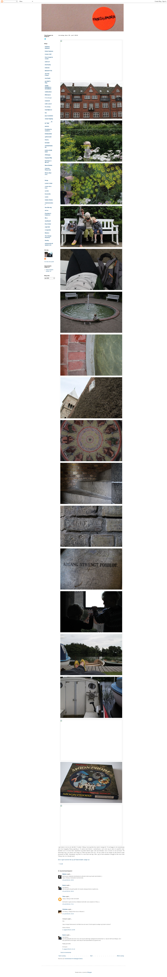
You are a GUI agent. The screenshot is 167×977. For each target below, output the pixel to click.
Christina (64, 909)
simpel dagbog (49, 118)
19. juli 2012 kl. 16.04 (68, 891)
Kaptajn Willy (48, 158)
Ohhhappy (47, 155)
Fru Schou (47, 107)
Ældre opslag (120, 956)
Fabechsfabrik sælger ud (49, 270)
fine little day (48, 207)
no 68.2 (47, 191)
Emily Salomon (49, 51)
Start (91, 956)
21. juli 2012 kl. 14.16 (68, 913)
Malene (64, 874)
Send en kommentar (65, 952)
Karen (64, 885)
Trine (63, 896)
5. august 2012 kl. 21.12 (68, 949)
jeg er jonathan (49, 115)
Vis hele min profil (49, 261)
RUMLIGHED (48, 134)
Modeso (47, 233)
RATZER (47, 143)
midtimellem (48, 92)
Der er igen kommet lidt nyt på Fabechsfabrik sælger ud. (74, 859)
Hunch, (47, 140)
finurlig (47, 240)
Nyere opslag (62, 956)
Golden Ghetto (49, 200)
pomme (47, 126)
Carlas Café (48, 54)
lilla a (46, 218)
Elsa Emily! (48, 224)
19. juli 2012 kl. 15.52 (68, 880)
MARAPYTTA (48, 70)
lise (46, 112)
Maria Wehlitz (48, 165)
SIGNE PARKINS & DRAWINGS (48, 87)
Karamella (48, 194)
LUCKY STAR (48, 183)
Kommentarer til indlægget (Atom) (74, 958)
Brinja (46, 180)
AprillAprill (48, 221)
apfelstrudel (48, 137)
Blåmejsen (48, 95)
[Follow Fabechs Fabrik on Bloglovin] (45, 39)
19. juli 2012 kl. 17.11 (68, 904)
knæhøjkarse (48, 109)
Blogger (90, 972)
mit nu (46, 210)
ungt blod (47, 227)
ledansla (47, 67)
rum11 (46, 197)
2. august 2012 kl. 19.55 (68, 929)
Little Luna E (48, 104)
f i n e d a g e (48, 98)
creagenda (48, 230)
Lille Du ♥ (47, 61)
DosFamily (48, 64)
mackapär (47, 78)
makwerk (47, 101)
